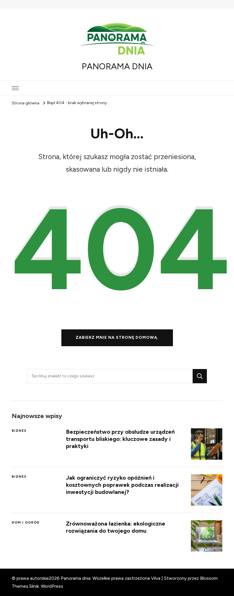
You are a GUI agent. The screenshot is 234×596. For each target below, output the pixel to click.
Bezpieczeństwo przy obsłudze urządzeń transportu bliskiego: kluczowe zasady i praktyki (120, 438)
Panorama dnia (117, 66)
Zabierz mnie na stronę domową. (117, 337)
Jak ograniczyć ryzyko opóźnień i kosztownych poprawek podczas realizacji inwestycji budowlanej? (122, 484)
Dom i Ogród (26, 522)
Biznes (19, 431)
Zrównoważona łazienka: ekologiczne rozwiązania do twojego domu (115, 527)
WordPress (52, 586)
